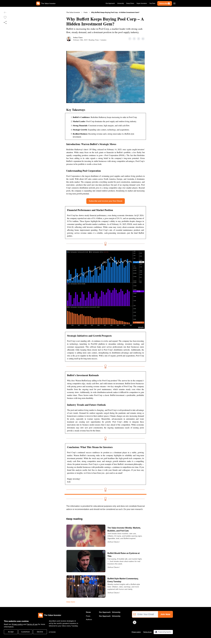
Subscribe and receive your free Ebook (105, 201)
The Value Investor (73, 12)
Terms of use (32, 624)
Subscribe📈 (164, 3)
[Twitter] (134, 622)
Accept (11, 632)
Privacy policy (17, 624)
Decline (40, 632)
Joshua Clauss (78, 37)
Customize (25, 632)
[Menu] (174, 3)
